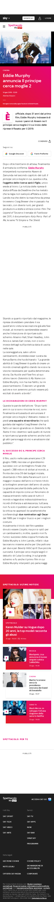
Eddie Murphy (36, 167)
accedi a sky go (39, 799)
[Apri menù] (4, 26)
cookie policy (34, 861)
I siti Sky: (6, 810)
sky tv (30, 816)
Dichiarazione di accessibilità (35, 867)
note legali (8, 866)
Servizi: (30, 810)
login (48, 18)
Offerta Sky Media (12, 874)
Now (29, 827)
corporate (32, 874)
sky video (7, 827)
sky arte (7, 833)
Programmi (32, 844)
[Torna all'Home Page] (15, 26)
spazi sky (31, 838)
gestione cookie (11, 861)
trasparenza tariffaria (25, 888)
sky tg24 (7, 822)
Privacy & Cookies (19, 886)
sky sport (8, 816)
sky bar (31, 833)
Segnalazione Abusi (39, 898)
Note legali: (8, 855)
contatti (46, 888)
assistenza (38, 888)
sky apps (31, 822)
